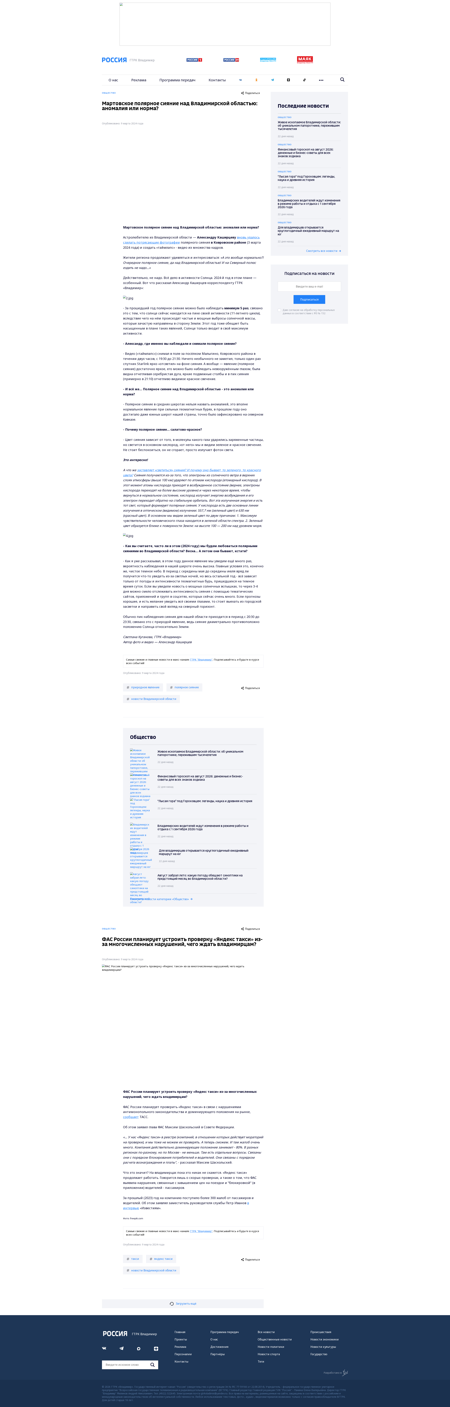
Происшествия (320, 1332)
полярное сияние (187, 687)
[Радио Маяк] (305, 62)
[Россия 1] (194, 60)
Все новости (266, 1332)
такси (135, 1259)
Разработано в (333, 1372)
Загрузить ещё (186, 1303)
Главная (180, 1332)
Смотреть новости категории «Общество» (159, 899)
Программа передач (177, 80)
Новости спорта (269, 1354)
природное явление (145, 687)
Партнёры (217, 1354)
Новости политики (271, 1347)
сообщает (131, 1117)
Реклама (138, 80)
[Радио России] (268, 61)
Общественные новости (275, 1339)
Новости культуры (323, 1347)
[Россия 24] (231, 60)
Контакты (217, 80)
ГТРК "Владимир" (201, 659)
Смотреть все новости (322, 251)
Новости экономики (324, 1339)
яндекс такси (163, 1259)
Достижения (219, 1347)
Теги (261, 1361)
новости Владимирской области (153, 699)
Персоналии (183, 1354)
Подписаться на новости (309, 274)
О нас (113, 80)
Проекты (181, 1339)
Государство (318, 1354)
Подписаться (309, 299)
